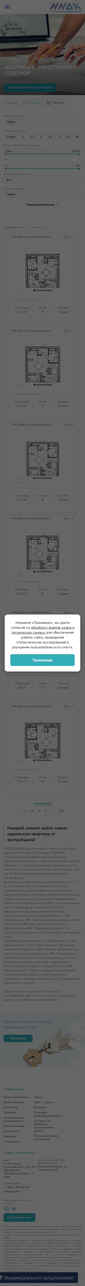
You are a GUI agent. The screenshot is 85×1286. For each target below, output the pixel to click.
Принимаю (43, 660)
